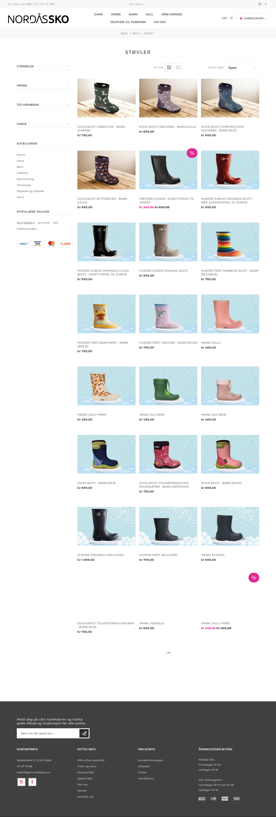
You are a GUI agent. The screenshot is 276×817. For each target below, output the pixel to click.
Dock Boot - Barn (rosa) (221, 483)
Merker (82, 790)
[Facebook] (32, 782)
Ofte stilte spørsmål (91, 760)
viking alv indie (151, 414)
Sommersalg (25, 179)
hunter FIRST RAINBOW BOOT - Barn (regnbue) (229, 272)
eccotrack (44, 222)
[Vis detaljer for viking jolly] (230, 314)
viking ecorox (213, 555)
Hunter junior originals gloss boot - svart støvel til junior (103, 272)
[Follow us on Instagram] (21, 782)
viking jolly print (91, 414)
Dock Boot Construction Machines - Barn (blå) (222, 128)
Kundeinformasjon (150, 760)
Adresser (144, 766)
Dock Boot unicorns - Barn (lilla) (167, 127)
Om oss (82, 784)
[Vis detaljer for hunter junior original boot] (168, 242)
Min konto (136, 4)
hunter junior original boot (163, 271)
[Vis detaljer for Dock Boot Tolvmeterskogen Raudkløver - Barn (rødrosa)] (168, 454)
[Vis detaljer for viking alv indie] (168, 386)
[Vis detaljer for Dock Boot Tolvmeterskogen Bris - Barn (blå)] (106, 594)
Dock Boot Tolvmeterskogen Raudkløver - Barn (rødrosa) (164, 484)
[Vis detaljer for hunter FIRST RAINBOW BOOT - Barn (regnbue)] (230, 242)
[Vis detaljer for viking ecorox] (230, 526)
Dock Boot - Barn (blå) (96, 483)
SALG (20, 197)
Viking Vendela (151, 623)
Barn (20, 166)
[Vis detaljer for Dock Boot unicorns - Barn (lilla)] (168, 98)
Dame (21, 154)
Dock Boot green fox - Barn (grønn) (101, 128)
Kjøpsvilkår (84, 778)
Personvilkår (85, 772)
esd (55, 222)
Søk (231, 18)
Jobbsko (22, 172)
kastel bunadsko (27, 228)
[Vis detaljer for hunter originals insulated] (106, 526)
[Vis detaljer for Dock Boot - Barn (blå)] (106, 454)
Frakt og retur (86, 766)
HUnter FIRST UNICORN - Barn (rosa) (168, 343)
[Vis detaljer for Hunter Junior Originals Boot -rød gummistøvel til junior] (230, 170)
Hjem (124, 33)
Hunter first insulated (158, 555)
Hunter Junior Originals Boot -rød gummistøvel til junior (227, 200)
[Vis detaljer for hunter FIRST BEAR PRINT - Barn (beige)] (106, 314)
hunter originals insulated (100, 555)
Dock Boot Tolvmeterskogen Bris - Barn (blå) (105, 625)
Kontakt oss (85, 796)
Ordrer (142, 772)
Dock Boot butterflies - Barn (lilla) (102, 200)
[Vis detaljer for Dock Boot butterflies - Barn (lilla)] (106, 170)
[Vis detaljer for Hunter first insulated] (168, 526)
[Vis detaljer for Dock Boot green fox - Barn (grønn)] (106, 98)
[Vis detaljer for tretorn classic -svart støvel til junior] (168, 170)
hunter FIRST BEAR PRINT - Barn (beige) (102, 344)
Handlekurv (146, 778)
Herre (20, 160)
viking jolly (211, 343)
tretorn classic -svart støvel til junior (166, 200)
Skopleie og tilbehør (30, 191)
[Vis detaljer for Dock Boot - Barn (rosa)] (230, 454)
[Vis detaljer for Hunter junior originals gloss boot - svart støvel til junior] (106, 242)
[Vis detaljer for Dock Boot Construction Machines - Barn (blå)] (230, 98)
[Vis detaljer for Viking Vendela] (168, 594)
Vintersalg (24, 185)
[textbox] (217, 18)
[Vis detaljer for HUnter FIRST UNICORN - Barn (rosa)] (168, 314)
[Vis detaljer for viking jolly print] (106, 386)
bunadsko (26, 223)
